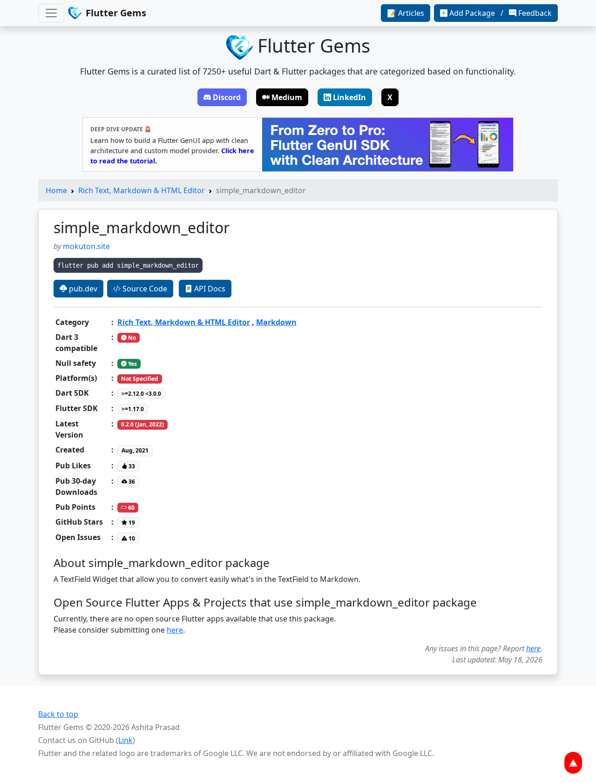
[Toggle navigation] (51, 13)
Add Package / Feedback (500, 13)
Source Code (144, 289)
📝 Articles (405, 13)
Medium (286, 97)
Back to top (58, 714)
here (175, 630)
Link (125, 740)
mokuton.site (86, 246)
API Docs (208, 289)
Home (56, 190)
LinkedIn (349, 97)
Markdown (276, 322)
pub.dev (82, 289)
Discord (227, 97)
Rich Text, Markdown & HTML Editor (141, 190)
